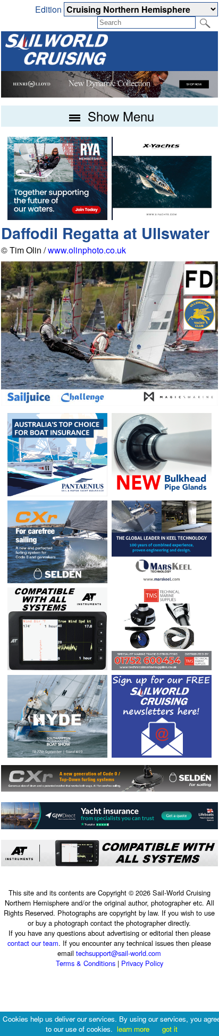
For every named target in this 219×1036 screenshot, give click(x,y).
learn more (133, 1029)
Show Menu (119, 116)
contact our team (32, 943)
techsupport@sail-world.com (118, 953)
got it (170, 1029)
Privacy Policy (142, 963)
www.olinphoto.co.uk (87, 250)
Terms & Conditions (85, 963)
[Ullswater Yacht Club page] (199, 327)
